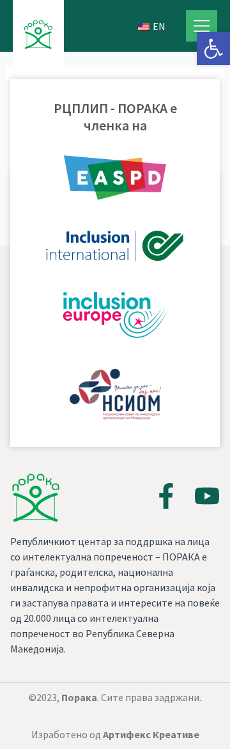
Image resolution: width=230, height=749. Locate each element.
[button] (213, 48)
